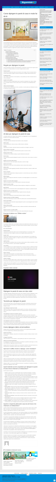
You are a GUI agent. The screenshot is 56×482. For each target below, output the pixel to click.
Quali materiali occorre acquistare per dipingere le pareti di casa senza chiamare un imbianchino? (21, 60)
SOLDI (24, 7)
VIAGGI (46, 7)
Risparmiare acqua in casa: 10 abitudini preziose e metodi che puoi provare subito (46, 33)
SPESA (28, 7)
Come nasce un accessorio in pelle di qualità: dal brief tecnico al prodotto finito (46, 12)
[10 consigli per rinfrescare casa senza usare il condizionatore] (32, 454)
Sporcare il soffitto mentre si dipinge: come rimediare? (15, 59)
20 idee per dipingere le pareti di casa (12, 52)
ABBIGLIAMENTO (6, 7)
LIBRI (21, 7)
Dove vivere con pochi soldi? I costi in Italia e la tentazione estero (19, 461)
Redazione (40, 473)
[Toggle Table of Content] (34, 50)
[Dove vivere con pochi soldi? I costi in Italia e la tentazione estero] (20, 455)
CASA (12, 7)
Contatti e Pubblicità (24, 473)
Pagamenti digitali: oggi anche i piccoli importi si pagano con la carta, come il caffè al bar (46, 22)
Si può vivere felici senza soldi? (45, 71)
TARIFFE (36, 7)
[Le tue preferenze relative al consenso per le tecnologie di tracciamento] (54, 480)
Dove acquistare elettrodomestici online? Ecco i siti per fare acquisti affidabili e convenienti (45, 38)
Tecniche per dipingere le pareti (11, 57)
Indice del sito (16, 473)
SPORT (32, 7)
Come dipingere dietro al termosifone (11, 58)
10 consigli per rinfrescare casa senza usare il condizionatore (31, 459)
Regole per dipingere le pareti (10, 51)
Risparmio (8, 9)
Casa (5, 9)
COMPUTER (16, 7)
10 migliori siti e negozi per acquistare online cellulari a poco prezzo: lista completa (46, 124)
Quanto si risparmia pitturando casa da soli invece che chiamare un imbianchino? (19, 61)
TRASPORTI (41, 7)
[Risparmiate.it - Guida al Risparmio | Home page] (28, 2)
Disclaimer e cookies (32, 473)
